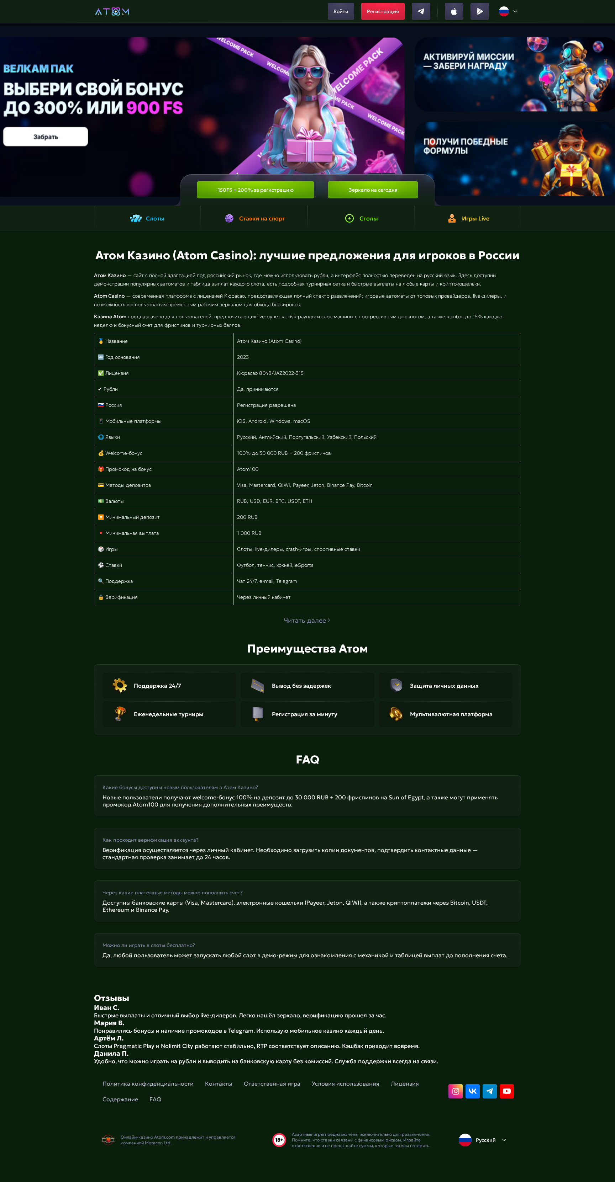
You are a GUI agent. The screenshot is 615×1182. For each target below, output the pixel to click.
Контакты (218, 1083)
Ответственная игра (272, 1083)
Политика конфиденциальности (148, 1083)
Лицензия (405, 1083)
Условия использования (345, 1083)
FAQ (155, 1099)
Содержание (120, 1099)
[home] (112, 11)
